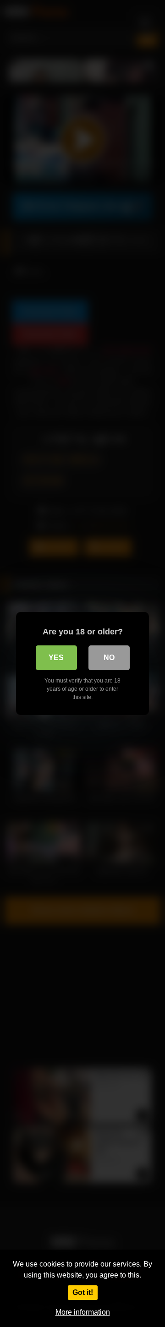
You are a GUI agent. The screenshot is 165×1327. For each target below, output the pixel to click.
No (109, 657)
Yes (56, 657)
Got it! (82, 1292)
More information (82, 1312)
